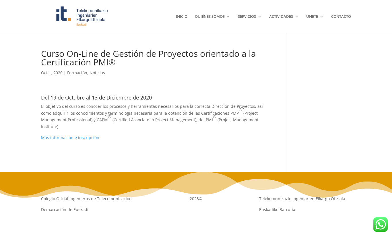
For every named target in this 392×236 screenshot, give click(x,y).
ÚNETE (312, 16)
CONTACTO (341, 16)
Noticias (97, 72)
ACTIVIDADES (281, 16)
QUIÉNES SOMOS (210, 16)
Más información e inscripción (70, 137)
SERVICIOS (247, 16)
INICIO (181, 16)
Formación (77, 72)
